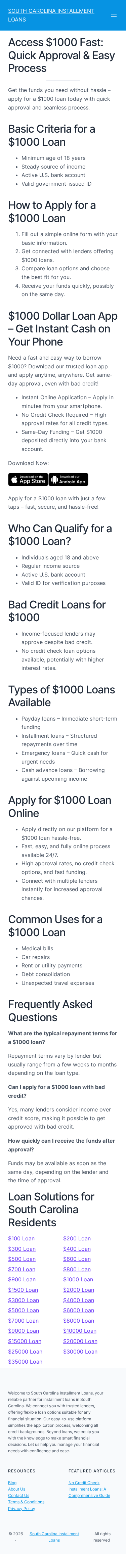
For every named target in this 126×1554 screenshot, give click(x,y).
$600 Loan (77, 1258)
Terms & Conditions (26, 1501)
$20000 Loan (80, 1341)
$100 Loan (21, 1238)
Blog (12, 1482)
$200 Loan (77, 1238)
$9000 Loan (23, 1330)
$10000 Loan (79, 1330)
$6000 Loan (78, 1310)
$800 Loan (77, 1269)
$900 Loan (22, 1279)
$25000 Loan (25, 1351)
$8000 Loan (78, 1320)
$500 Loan (22, 1258)
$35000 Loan (25, 1361)
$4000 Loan (78, 1300)
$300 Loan (22, 1248)
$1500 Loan (23, 1289)
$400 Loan (77, 1248)
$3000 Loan (23, 1300)
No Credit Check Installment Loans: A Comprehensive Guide (89, 1489)
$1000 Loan (78, 1279)
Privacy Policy (21, 1508)
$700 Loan (21, 1269)
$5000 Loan (23, 1310)
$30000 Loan (80, 1351)
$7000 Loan (23, 1320)
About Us (16, 1489)
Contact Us (18, 1495)
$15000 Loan (24, 1341)
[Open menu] (114, 15)
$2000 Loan (78, 1289)
